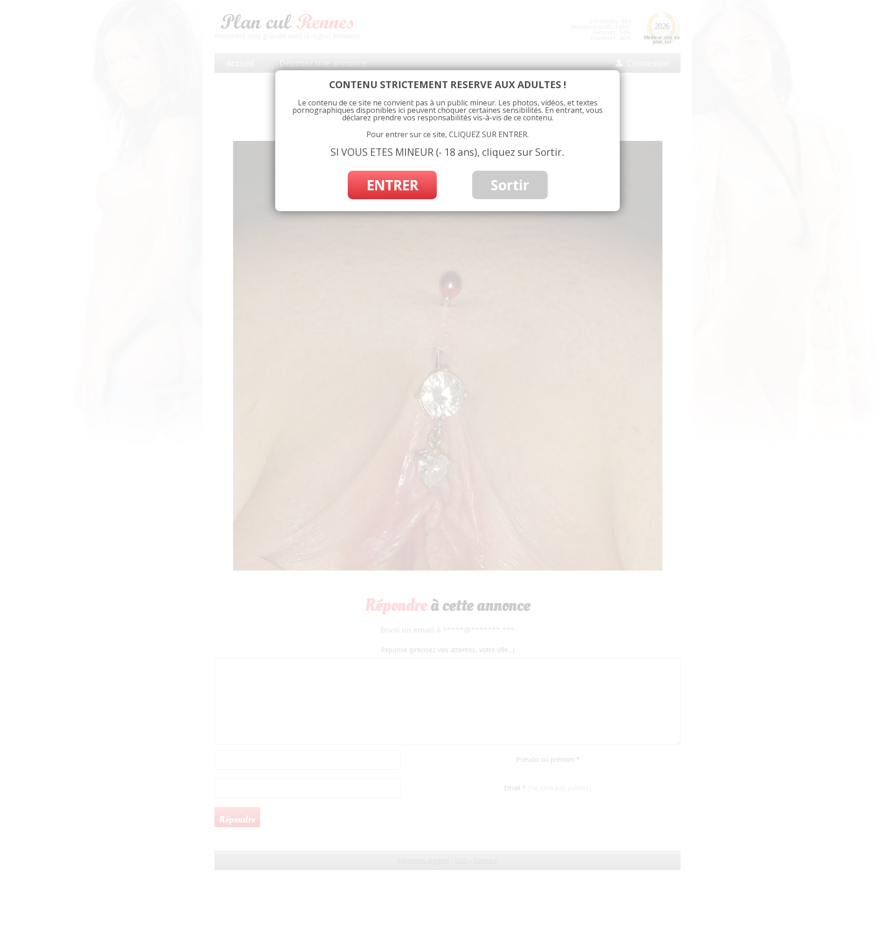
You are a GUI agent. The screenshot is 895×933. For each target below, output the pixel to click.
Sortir (510, 185)
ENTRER (392, 185)
